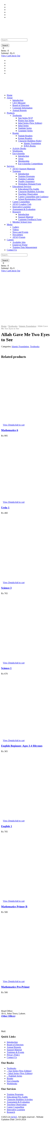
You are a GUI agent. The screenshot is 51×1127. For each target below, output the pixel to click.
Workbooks (17, 151)
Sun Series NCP (25, 118)
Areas (20, 158)
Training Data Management (19, 12)
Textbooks (17, 115)
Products (11, 113)
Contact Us (12, 250)
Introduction (17, 100)
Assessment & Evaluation (23, 209)
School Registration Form (29, 199)
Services (10, 166)
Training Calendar (26, 179)
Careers (10, 240)
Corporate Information (22, 108)
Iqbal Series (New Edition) (30, 123)
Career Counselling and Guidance (33, 196)
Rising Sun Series (26, 120)
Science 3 (6, 587)
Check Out (15, 56)
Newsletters (17, 234)
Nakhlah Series (25, 128)
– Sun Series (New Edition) (19, 1071)
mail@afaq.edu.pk (14, 1031)
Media (9, 224)
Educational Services (21, 186)
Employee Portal (19, 245)
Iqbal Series (23, 125)
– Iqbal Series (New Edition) (19, 1073)
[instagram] (5, 1122)
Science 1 (6, 668)
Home (9, 95)
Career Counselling (21, 201)
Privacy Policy (13, 1055)
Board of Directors (20, 105)
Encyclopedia (18, 153)
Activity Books (19, 148)
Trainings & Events (15, 1052)
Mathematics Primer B (14, 906)
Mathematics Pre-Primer (15, 986)
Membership (23, 161)
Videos (15, 229)
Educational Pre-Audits (28, 189)
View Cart (5, 56)
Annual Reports (19, 110)
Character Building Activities (31, 191)
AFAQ (14, 1117)
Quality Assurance (26, 181)
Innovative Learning (21, 207)
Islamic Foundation (32, 143)
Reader (15, 133)
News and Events (20, 232)
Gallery (15, 227)
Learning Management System (20, 9)
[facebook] (2, 1122)
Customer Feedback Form (29, 219)
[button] (19, 425)
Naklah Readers (25, 136)
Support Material (14, 4)
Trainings (16, 171)
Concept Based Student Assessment (23, 15)
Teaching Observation (28, 194)
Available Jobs (19, 242)
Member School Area (22, 222)
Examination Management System (22, 17)
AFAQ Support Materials (23, 169)
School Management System (19, 7)
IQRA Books (30, 146)
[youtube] (4, 1122)
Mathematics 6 (9, 430)
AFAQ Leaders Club (21, 204)
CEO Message (19, 103)
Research (16, 212)
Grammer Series (25, 130)
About (9, 98)
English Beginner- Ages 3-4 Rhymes (21, 745)
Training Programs (26, 176)
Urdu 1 (5, 507)
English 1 (6, 826)
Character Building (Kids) (29, 141)
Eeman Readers (25, 138)
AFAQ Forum (18, 237)
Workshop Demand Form (29, 184)
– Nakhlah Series (14, 1076)
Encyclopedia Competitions (30, 163)
